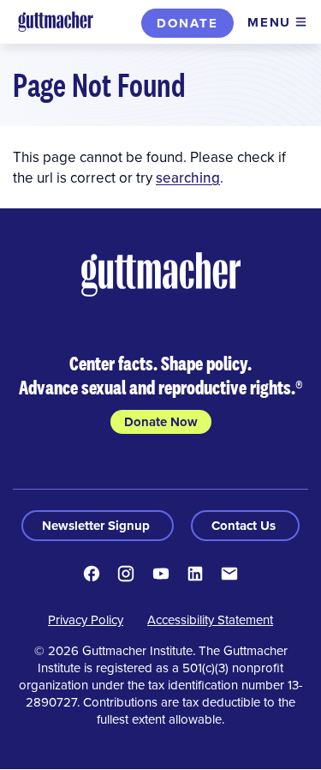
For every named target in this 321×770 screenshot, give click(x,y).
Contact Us (245, 525)
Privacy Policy (85, 620)
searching (188, 177)
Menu (269, 22)
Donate (187, 23)
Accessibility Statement (210, 620)
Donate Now (161, 421)
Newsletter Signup (97, 525)
